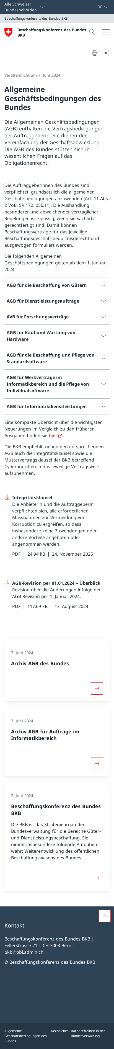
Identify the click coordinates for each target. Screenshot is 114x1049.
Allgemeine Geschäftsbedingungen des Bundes (25, 1036)
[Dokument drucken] (95, 53)
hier (53, 435)
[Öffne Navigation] (105, 32)
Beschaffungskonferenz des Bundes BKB (51, 32)
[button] (105, 916)
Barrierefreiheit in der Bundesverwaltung (88, 1033)
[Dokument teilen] (107, 53)
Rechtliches (60, 1031)
